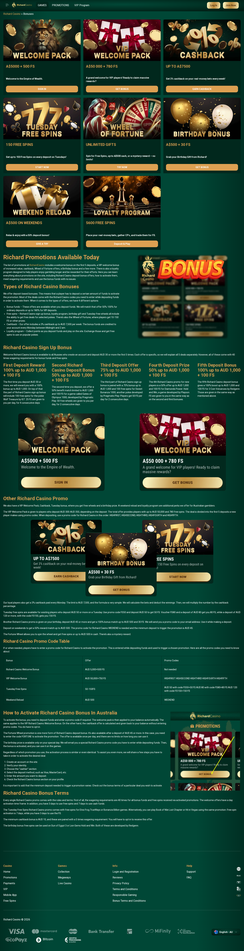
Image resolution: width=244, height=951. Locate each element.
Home (6, 871)
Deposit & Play (122, 244)
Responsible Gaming (125, 895)
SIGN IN (42, 89)
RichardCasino (37, 265)
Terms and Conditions (125, 889)
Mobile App (10, 895)
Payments (9, 883)
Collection (64, 871)
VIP (5, 889)
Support (191, 871)
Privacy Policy (121, 883)
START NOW (42, 167)
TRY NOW (122, 167)
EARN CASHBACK (202, 89)
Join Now (231, 5)
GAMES (42, 5)
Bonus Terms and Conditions (129, 900)
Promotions (10, 877)
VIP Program (81, 5)
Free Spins (9, 900)
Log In (213, 5)
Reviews (118, 877)
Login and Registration (126, 871)
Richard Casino (12, 13)
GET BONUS (122, 89)
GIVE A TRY (42, 244)
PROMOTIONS (60, 5)
